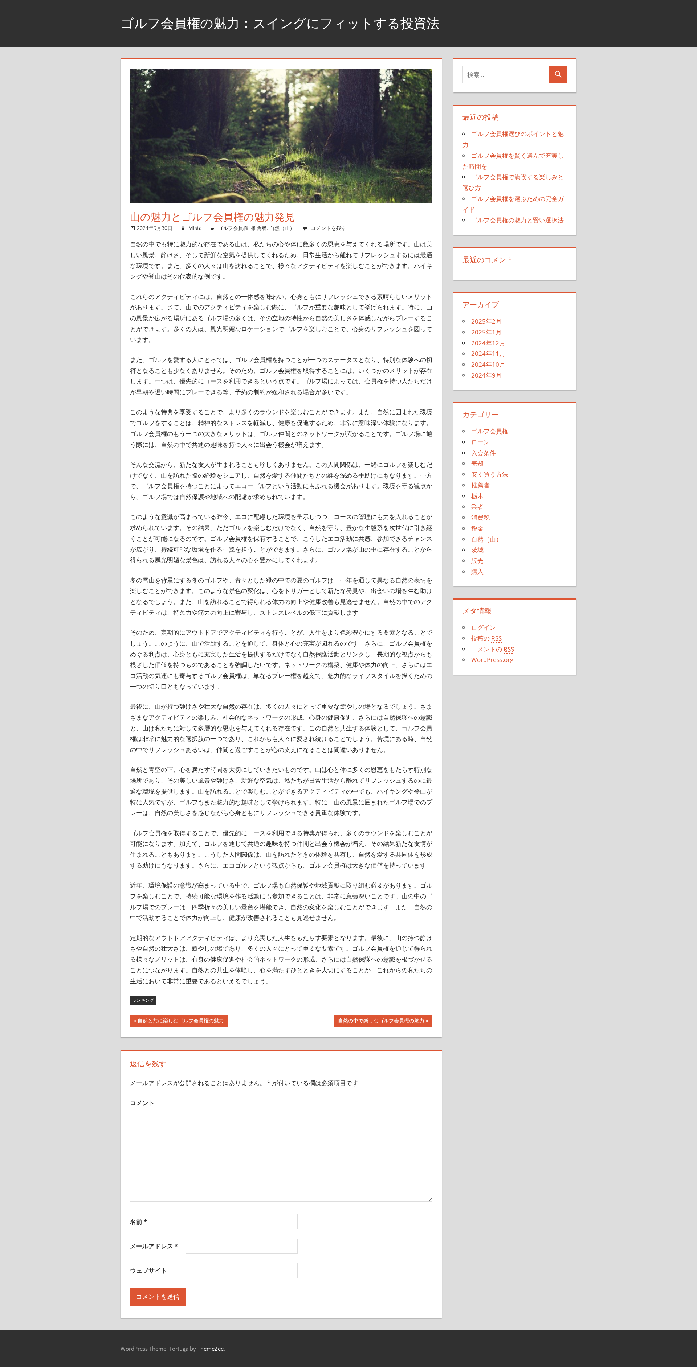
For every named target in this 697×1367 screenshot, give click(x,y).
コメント (142, 1103)
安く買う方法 (489, 474)
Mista (195, 228)
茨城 (477, 549)
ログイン (483, 627)
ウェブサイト (148, 1270)
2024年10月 (488, 364)
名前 (138, 1222)
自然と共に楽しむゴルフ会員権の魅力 (181, 1022)
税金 (477, 528)
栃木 (477, 496)
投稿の (486, 638)
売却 (477, 463)
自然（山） (282, 228)
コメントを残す (328, 228)
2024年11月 (488, 353)
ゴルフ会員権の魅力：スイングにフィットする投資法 (280, 23)
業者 (477, 506)
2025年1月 (486, 332)
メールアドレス (154, 1246)
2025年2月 (486, 321)
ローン (480, 442)
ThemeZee (210, 1348)
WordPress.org (492, 659)
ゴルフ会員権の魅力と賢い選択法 (517, 220)
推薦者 (258, 228)
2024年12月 (488, 343)
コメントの (492, 649)
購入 (477, 571)
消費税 (480, 517)
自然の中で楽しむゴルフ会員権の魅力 (381, 1022)
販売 (477, 560)
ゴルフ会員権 (233, 228)
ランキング (143, 1000)
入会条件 (483, 453)
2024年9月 (486, 375)
